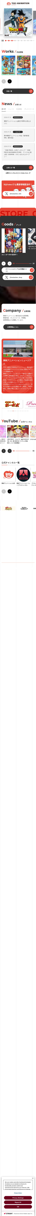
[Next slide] (10, 81)
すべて (4, 109)
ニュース (11, 109)
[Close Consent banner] (32, 1178)
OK (18, 1207)
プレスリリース (29, 109)
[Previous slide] (4, 81)
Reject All (18, 1202)
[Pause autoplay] (3, 40)
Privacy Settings (18, 1198)
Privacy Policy (18, 1193)
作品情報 (19, 109)
